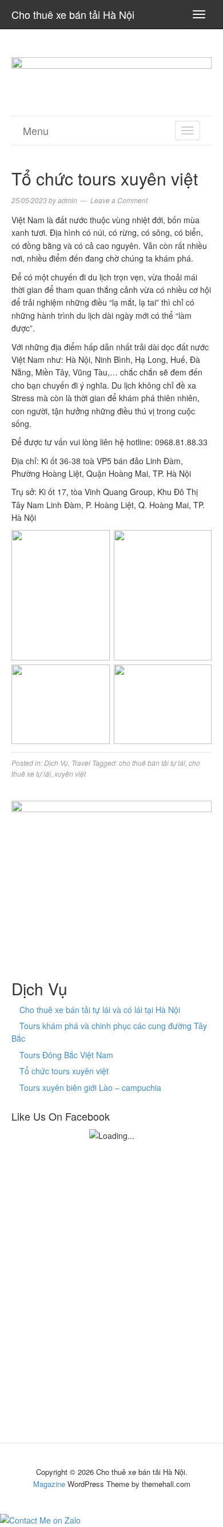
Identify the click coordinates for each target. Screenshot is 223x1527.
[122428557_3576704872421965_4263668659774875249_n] (111, 874)
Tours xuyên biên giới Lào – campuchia (90, 1087)
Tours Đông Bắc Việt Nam (66, 1055)
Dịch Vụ (56, 763)
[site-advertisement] (111, 71)
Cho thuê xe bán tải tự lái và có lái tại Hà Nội (99, 1009)
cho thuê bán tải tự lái (152, 763)
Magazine (49, 1483)
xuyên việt (70, 773)
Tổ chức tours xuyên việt (64, 1071)
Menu (36, 130)
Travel (80, 763)
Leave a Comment (119, 200)
